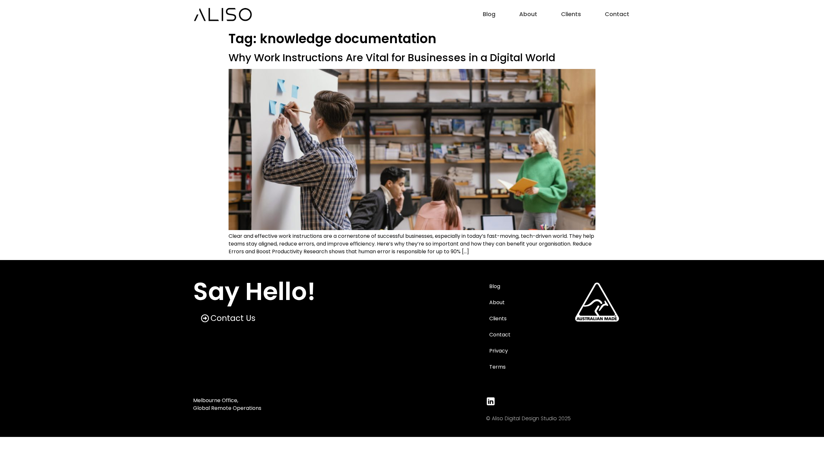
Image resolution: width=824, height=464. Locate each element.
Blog (489, 14)
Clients (571, 14)
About (528, 14)
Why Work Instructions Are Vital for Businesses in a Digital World (392, 57)
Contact (617, 14)
